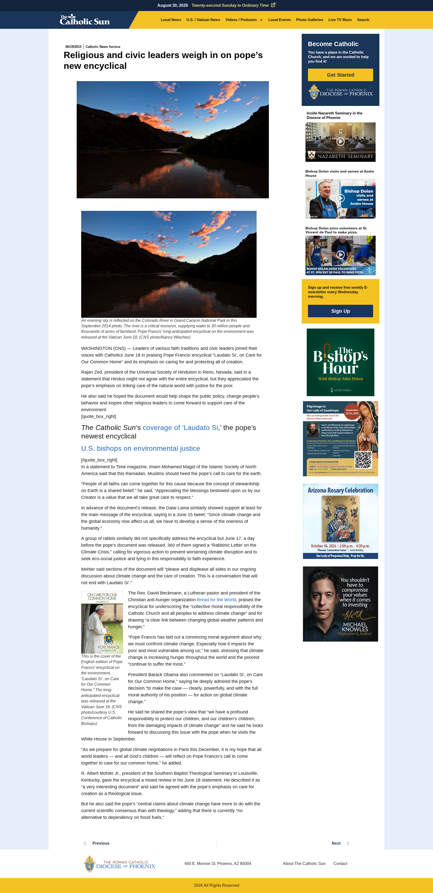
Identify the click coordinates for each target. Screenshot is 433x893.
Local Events (279, 20)
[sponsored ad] (340, 438)
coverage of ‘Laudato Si (180, 427)
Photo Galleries (309, 20)
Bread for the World (216, 599)
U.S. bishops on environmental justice (140, 448)
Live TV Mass (340, 20)
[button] (340, 142)
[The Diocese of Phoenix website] (119, 863)
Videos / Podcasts (241, 20)
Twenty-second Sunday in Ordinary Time (230, 5)
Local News (171, 20)
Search (363, 20)
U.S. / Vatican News (203, 20)
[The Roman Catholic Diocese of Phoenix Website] (340, 92)
